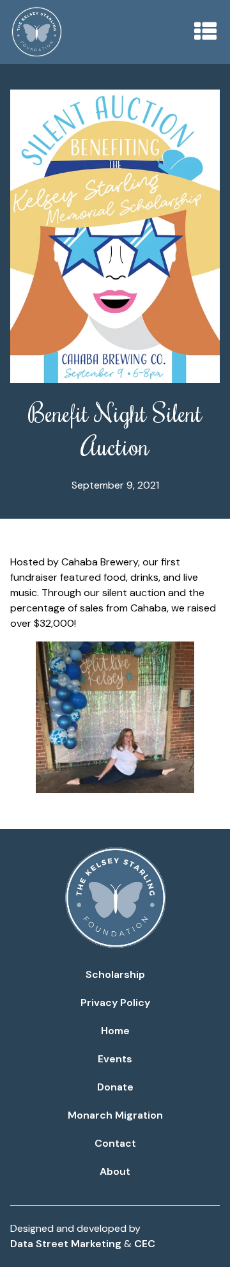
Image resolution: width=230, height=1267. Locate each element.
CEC (144, 1243)
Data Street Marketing (65, 1243)
